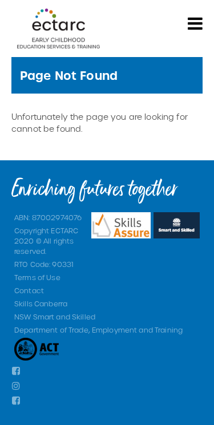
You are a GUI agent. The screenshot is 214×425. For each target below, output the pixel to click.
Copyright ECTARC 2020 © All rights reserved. (46, 240)
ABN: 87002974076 (48, 217)
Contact (29, 290)
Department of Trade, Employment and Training (98, 330)
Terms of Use (37, 277)
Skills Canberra (40, 303)
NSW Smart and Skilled (54, 317)
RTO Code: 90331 (44, 264)
